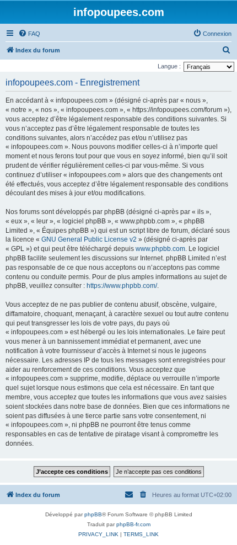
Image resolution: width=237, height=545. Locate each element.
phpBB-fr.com (133, 524)
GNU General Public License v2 (89, 239)
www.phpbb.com (160, 249)
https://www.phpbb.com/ (122, 286)
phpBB (93, 514)
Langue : (169, 66)
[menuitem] (29, 33)
